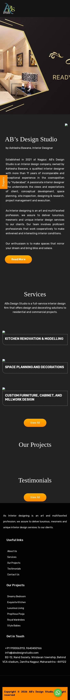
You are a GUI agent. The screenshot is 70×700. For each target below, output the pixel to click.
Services (11, 557)
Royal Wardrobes (16, 619)
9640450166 (33, 648)
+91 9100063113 (14, 648)
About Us (12, 551)
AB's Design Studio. (41, 691)
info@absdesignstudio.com (21, 652)
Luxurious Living (15, 608)
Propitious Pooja (15, 614)
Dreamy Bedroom (16, 596)
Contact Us (13, 574)
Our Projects (13, 563)
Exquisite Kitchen (16, 602)
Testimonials (14, 568)
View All (35, 422)
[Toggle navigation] (66, 8)
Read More (18, 259)
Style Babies (14, 625)
